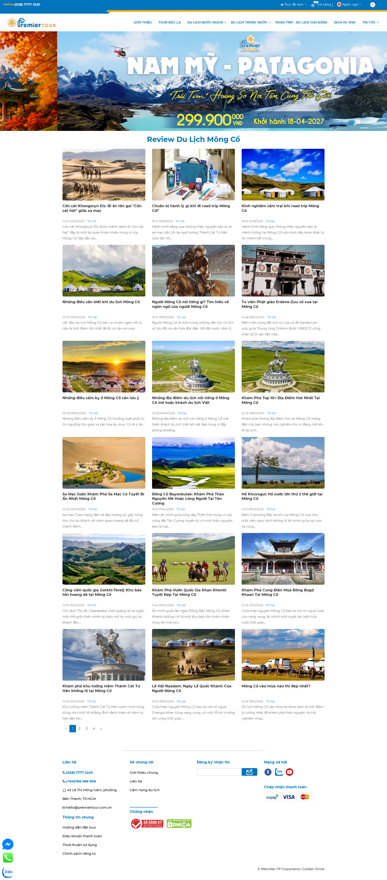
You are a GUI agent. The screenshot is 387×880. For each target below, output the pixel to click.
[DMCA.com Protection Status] (179, 823)
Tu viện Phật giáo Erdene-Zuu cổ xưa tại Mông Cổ (280, 304)
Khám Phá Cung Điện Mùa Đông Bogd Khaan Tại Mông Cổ (278, 592)
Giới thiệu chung (144, 772)
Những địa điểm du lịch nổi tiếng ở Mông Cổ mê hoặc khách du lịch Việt (190, 400)
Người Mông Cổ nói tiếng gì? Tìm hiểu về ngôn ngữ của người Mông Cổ (190, 304)
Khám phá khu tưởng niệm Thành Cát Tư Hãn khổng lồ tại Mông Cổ (101, 688)
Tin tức (92, 221)
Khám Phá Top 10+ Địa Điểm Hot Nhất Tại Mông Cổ (281, 400)
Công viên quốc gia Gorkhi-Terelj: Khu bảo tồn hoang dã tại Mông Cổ (102, 592)
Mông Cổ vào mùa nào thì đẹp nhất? (276, 686)
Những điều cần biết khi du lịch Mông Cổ (101, 302)
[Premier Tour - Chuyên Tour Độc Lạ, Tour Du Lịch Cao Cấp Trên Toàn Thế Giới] (31, 22)
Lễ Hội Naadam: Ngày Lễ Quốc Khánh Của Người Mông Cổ (191, 688)
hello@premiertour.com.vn (88, 807)
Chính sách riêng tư (79, 853)
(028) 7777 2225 (79, 772)
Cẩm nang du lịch (145, 790)
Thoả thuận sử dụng (79, 845)
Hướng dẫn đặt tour (79, 827)
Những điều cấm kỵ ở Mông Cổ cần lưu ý (100, 398)
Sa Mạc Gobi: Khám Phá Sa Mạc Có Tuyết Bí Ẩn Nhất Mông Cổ (103, 496)
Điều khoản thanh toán (82, 836)
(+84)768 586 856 (80, 781)
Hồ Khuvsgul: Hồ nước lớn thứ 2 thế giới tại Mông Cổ (282, 496)
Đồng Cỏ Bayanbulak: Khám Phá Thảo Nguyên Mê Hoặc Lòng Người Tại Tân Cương (188, 498)
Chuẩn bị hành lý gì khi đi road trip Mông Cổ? (191, 208)
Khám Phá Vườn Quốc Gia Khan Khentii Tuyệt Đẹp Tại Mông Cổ (189, 592)
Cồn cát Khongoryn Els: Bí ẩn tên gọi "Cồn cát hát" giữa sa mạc (102, 208)
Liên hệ (136, 781)
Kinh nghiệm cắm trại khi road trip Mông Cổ (280, 208)
